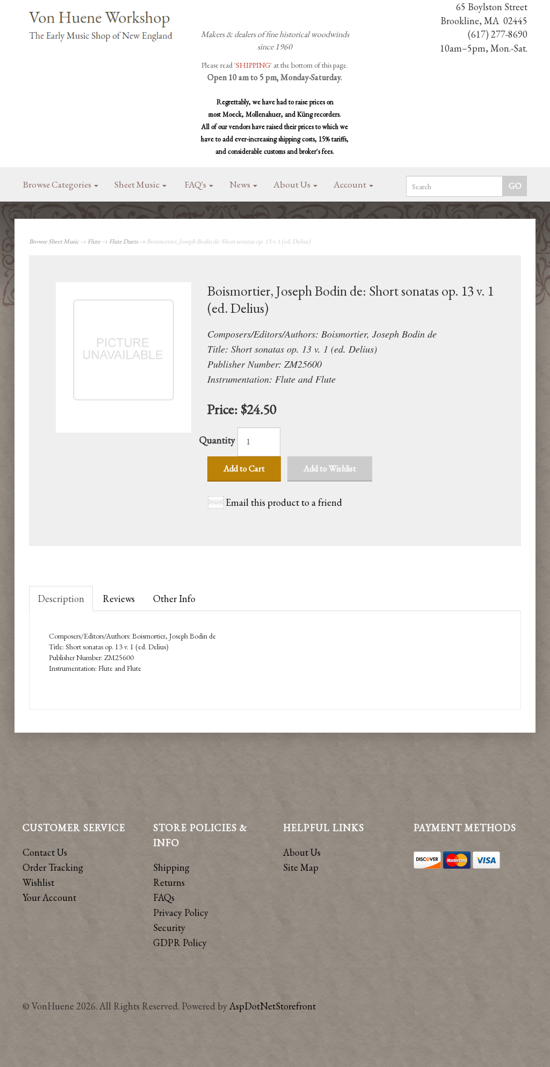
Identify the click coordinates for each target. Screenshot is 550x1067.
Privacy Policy (180, 912)
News (240, 184)
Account (351, 184)
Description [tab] (61, 598)
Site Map (301, 867)
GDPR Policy (180, 942)
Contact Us (45, 852)
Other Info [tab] (174, 598)
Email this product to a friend (284, 502)
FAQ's (196, 184)
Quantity (217, 440)
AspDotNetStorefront (272, 1006)
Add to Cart (244, 468)
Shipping (171, 867)
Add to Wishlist (329, 468)
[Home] (101, 27)
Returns (169, 882)
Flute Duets (123, 241)
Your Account (49, 897)
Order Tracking (53, 867)
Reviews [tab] (119, 598)
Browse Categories (58, 184)
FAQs (164, 897)
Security (169, 927)
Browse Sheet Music (54, 241)
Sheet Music (137, 184)
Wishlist (38, 882)
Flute (94, 241)
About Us (292, 184)
